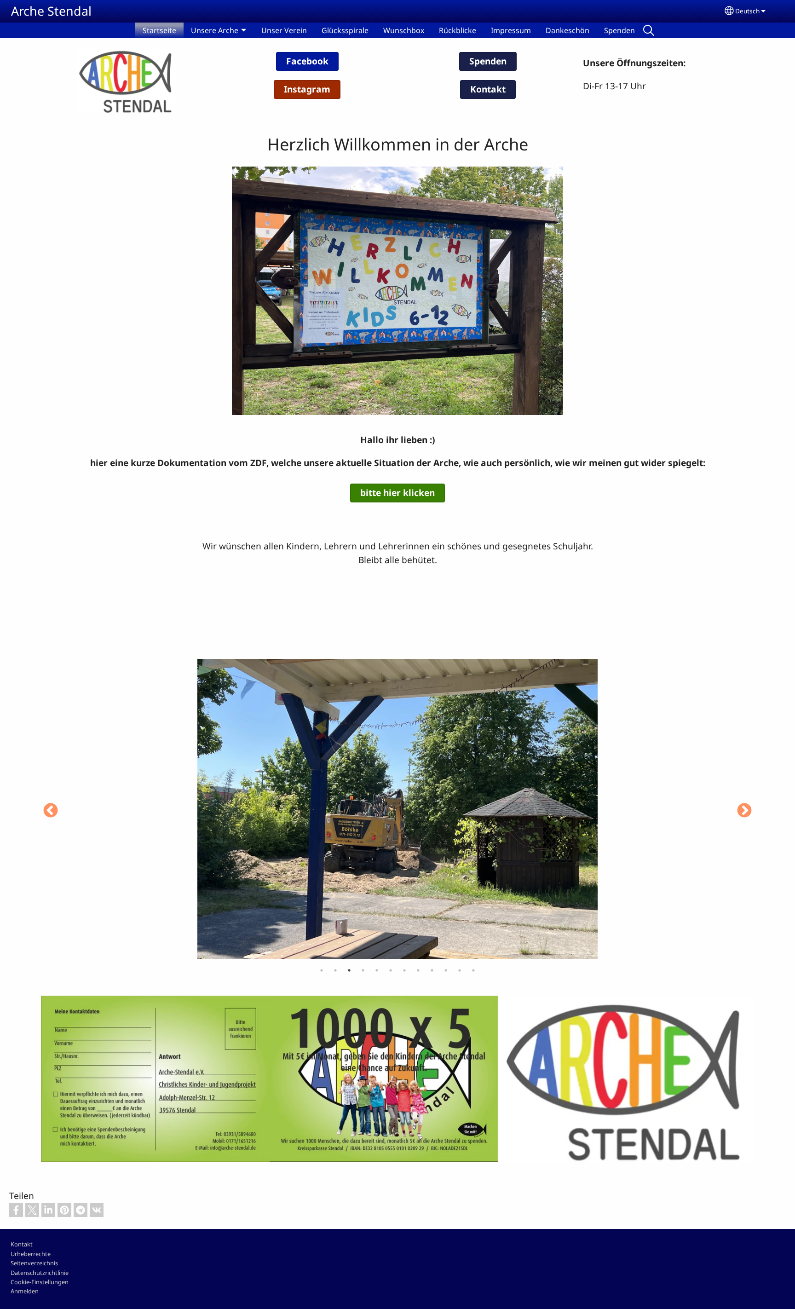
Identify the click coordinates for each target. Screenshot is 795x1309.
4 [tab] (363, 970)
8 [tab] (418, 970)
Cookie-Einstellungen (40, 1282)
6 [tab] (390, 970)
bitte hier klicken (397, 492)
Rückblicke (457, 30)
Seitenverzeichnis (34, 1263)
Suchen (649, 30)
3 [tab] (349, 970)
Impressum (511, 30)
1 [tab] (321, 970)
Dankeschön (567, 30)
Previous (50, 811)
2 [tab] (335, 970)
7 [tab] (404, 970)
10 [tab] (445, 970)
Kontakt (488, 89)
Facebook (307, 61)
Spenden (619, 30)
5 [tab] (376, 970)
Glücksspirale (345, 30)
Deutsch (747, 10)
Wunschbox (403, 30)
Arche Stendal (51, 10)
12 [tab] (473, 970)
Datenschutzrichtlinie (40, 1273)
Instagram (307, 89)
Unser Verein (284, 30)
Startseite (159, 30)
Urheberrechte (31, 1254)
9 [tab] (432, 970)
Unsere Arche (214, 30)
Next (744, 811)
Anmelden (25, 1291)
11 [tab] (459, 970)
